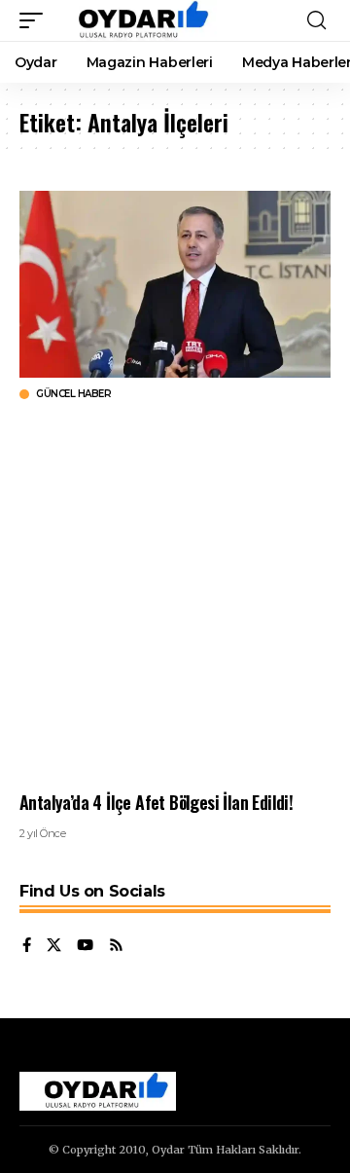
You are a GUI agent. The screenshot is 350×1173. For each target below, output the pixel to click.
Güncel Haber (73, 394)
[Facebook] (26, 946)
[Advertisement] (175, 596)
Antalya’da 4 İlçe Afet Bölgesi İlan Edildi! (156, 802)
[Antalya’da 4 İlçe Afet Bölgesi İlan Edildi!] (175, 284)
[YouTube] (85, 946)
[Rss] (116, 946)
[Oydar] (134, 20)
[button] (35, 20)
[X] (54, 946)
